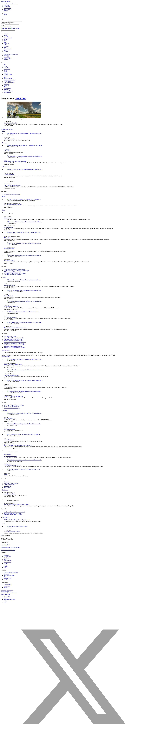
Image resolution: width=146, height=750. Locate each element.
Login (2, 25)
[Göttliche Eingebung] (24, 434)
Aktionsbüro (7, 6)
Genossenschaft (7, 8)
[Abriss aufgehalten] (24, 221)
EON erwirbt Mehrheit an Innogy (12, 408)
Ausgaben (6, 33)
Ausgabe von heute (5, 544)
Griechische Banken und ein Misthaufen (13, 396)
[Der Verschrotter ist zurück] (23, 311)
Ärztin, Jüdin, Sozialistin (9, 494)
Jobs (5, 567)
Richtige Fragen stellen (9, 139)
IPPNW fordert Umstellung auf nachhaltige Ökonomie (17, 519)
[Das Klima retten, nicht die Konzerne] (24, 199)
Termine (6, 50)
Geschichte (6, 43)
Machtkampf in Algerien (9, 285)
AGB (5, 600)
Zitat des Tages (5, 350)
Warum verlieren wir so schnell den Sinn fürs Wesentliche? (18, 445)
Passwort (3, 23)
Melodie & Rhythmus (9, 575)
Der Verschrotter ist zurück (10, 317)
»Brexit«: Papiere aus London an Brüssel (13, 340)
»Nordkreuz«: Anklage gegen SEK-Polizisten (15, 273)
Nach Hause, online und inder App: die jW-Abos (7, 590)
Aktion (3, 131)
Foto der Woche (7, 454)
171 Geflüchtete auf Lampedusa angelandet (14, 344)
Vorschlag (6, 474)
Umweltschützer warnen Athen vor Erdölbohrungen (16, 270)
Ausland (6, 36)
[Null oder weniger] (25, 380)
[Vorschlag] (23, 469)
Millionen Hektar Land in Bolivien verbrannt (14, 347)
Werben (5, 559)
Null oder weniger (8, 385)
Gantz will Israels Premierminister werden (14, 338)
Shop (5, 576)
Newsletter (6, 558)
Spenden (6, 587)
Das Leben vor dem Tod (9, 418)
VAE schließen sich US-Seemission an (13, 339)
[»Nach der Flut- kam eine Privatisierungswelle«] (24, 322)
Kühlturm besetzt (8, 217)
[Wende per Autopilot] (24, 243)
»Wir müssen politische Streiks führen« (13, 364)
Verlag (5, 47)
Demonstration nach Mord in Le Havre (13, 514)
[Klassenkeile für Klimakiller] (24, 117)
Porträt (5, 160)
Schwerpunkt (5, 166)
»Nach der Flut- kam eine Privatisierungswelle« (15, 327)
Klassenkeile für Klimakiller (10, 123)
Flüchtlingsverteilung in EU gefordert (13, 346)
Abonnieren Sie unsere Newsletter (9, 592)
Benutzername (4, 22)
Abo (5, 13)
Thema (5, 40)
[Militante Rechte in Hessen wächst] (24, 232)
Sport (5, 42)
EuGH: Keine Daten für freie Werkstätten (14, 405)
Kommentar (6, 149)
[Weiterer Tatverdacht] (24, 169)
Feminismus (5, 490)
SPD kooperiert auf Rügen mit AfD (12, 272)
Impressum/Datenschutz (9, 599)
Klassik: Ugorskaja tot (9, 484)
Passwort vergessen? (5, 26)
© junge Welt (7, 596)
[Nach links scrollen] (1, 62)
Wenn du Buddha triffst (9, 429)
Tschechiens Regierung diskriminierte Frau (14, 343)
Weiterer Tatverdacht (9, 174)
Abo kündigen (7, 556)
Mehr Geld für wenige (9, 260)
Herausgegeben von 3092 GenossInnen (10, 547)
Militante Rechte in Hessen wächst (12, 237)
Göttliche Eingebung (9, 439)
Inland (5, 35)
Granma (6, 579)
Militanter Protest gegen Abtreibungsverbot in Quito (16, 504)
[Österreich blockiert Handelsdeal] (25, 370)
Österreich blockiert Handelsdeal (11, 375)
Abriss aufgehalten (8, 227)
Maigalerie (6, 574)
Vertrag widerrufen (5, 594)
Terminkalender (7, 562)
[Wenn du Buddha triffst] (24, 423)
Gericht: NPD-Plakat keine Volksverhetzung (14, 269)
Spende (5, 14)
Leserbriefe (6, 46)
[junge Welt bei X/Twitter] (73, 748)
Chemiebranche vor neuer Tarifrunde (12, 274)
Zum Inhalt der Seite (5, 1)
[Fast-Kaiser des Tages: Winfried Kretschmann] (24, 156)
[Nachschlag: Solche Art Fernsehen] (24, 460)
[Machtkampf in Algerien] (24, 279)
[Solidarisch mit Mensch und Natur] (17, 526)
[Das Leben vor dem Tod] (24, 413)
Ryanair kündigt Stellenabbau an (11, 406)
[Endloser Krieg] (25, 145)
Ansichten (4, 142)
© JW (5, 598)
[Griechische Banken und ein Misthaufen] (24, 391)
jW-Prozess (6, 5)
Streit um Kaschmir (8, 295)
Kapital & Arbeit (8, 38)
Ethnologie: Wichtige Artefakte (11, 483)
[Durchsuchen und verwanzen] (25, 301)
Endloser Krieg (7, 150)
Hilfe (5, 602)
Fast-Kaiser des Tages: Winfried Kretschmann (15, 161)
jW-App (6, 566)
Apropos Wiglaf (7, 486)
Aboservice (6, 555)
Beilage (5, 44)
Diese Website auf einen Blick (8, 550)
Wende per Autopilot (9, 248)
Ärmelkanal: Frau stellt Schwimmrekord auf (14, 512)
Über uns (6, 51)
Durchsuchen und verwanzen (11, 306)
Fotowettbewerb (7, 578)
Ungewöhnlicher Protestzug (10, 456)
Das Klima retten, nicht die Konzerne (13, 204)
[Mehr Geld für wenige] (24, 255)
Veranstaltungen (7, 9)
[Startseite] (10, 28)
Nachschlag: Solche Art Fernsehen (12, 465)
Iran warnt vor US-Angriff (10, 336)
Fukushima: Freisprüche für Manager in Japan (15, 342)
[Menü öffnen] (1, 31)
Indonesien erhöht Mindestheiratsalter (13, 513)
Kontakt (6, 563)
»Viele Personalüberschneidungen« (12, 185)
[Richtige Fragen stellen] (24, 133)
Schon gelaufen (7, 464)
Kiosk (5, 564)
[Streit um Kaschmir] (24, 290)
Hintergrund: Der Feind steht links (12, 194)
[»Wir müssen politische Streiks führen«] (24, 359)
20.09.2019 (20, 98)
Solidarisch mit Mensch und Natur (12, 531)
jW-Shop (6, 10)
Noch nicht (6, 481)
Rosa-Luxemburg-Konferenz (11, 3)
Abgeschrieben (5, 517)
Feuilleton (6, 39)
